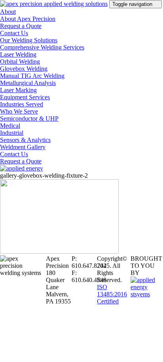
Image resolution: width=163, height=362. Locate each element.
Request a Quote (21, 26)
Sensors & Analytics (25, 139)
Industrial (11, 132)
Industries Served (21, 104)
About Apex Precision (27, 18)
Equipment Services (25, 97)
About (8, 11)
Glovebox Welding (23, 68)
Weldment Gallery (22, 147)
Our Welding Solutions (28, 40)
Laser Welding (18, 54)
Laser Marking (18, 90)
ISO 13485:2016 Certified (112, 294)
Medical (10, 125)
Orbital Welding (20, 61)
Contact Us (14, 33)
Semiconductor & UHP (29, 118)
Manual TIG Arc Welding (32, 75)
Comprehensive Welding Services (42, 47)
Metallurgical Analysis (28, 83)
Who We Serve (19, 111)
